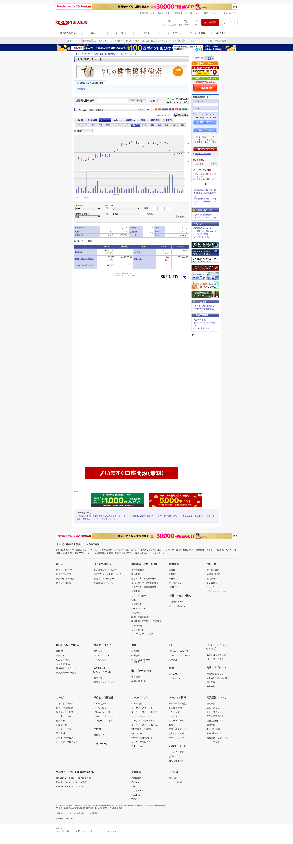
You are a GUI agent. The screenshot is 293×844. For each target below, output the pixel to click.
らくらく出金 (100, 708)
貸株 (133, 600)
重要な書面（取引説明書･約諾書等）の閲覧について (205, 193)
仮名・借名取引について (88, 519)
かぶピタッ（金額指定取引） (146, 582)
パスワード (198, 108)
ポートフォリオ (176, 737)
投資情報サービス (64, 712)
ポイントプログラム (65, 703)
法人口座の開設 (63, 583)
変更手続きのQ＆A (202, 228)
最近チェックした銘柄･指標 (91, 83)
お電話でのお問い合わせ (205, 231)
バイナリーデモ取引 (216, 659)
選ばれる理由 (213, 570)
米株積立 (173, 578)
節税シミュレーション (104, 682)
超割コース (99, 735)
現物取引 (135, 574)
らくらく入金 (100, 703)
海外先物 (211, 686)
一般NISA (60, 655)
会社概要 (211, 703)
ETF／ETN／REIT (140, 608)
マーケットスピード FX (142, 720)
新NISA (59, 651)
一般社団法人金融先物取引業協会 (86, 805)
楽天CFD (173, 674)
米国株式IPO (175, 583)
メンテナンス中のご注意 (205, 217)
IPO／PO (135, 612)
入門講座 (173, 659)
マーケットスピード (141, 716)
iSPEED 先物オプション (142, 737)
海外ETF (173, 587)
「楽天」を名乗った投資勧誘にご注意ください (97, 516)
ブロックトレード (139, 630)
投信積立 (211, 578)
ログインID (198, 101)
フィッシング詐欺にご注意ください (137, 516)
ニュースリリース (215, 708)
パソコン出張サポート (204, 237)
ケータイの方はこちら (142, 742)
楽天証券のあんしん (103, 583)
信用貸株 (136, 604)
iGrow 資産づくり (139, 703)
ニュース (173, 716)
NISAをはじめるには (66, 668)
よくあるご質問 (201, 234)
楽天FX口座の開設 (65, 578)
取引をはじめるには (178, 651)
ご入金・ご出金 (63, 716)
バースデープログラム (67, 742)
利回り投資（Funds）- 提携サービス (141, 660)
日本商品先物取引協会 (106, 805)
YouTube (135, 782)
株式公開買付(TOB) (140, 617)
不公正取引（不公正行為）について (198, 516)
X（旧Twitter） (138, 790)
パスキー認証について (204, 137)
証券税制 (60, 733)
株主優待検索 (175, 708)
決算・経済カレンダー (179, 729)
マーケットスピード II (141, 708)
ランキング (212, 587)
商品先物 (211, 682)
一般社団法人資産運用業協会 (155, 805)
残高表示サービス (102, 712)
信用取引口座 (200, 320)
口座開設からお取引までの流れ (109, 574)
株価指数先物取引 (215, 673)
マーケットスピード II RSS (144, 712)
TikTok (134, 799)
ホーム (78, 54)
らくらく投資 (100, 659)
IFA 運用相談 (213, 729)
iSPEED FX (136, 733)
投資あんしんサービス (104, 716)
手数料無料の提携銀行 (204, 309)
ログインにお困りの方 (204, 140)
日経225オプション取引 (218, 678)
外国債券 (135, 655)
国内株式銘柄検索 (108, 54)
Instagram (136, 778)
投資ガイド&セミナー (104, 578)
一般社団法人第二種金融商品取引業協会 (129, 805)
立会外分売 (136, 625)
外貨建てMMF (213, 574)
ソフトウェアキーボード (205, 114)
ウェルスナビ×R (101, 655)
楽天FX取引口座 (201, 328)
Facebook (136, 795)
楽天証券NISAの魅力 (66, 672)
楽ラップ (98, 651)
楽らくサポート (176, 760)
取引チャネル (137, 746)
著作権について (108, 519)
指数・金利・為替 (177, 703)
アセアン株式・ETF (178, 606)
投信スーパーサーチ (216, 591)
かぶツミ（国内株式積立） (145, 587)
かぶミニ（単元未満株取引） (146, 578)
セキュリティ (213, 712)
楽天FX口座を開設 (203, 153)
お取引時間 (61, 725)
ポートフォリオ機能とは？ (204, 179)
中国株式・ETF (176, 601)
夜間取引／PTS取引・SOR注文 (146, 621)
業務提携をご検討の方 (217, 737)
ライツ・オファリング (142, 634)
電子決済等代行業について (219, 716)
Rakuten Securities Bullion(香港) (71, 782)
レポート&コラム (177, 720)
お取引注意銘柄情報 (203, 214)
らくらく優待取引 (141, 595)
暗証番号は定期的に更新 (205, 142)
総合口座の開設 (63, 574)
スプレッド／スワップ (179, 655)
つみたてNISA (63, 659)
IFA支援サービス (215, 733)
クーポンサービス (64, 737)
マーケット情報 (91, 54)
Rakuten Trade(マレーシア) (69, 786)
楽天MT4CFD (175, 678)
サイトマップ (213, 742)
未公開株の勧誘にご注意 (205, 198)
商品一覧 (98, 678)
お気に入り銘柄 (176, 733)
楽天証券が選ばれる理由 (105, 570)
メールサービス (63, 729)
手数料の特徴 (137, 570)
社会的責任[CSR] (215, 720)
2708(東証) (82, 89)
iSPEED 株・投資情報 (141, 729)
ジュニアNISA (63, 664)
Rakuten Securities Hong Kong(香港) (74, 778)
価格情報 (135, 676)
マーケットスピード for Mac (145, 725)
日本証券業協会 (68, 805)
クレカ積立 (212, 583)
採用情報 (211, 725)
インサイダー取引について (168, 516)
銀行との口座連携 (64, 708)
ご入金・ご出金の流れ (204, 306)
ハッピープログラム (103, 720)
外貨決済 (60, 720)
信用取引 (135, 591)
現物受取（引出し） (141, 681)
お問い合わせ (175, 756)
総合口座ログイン (64, 570)
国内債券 (135, 651)
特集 (171, 725)
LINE (133, 786)
